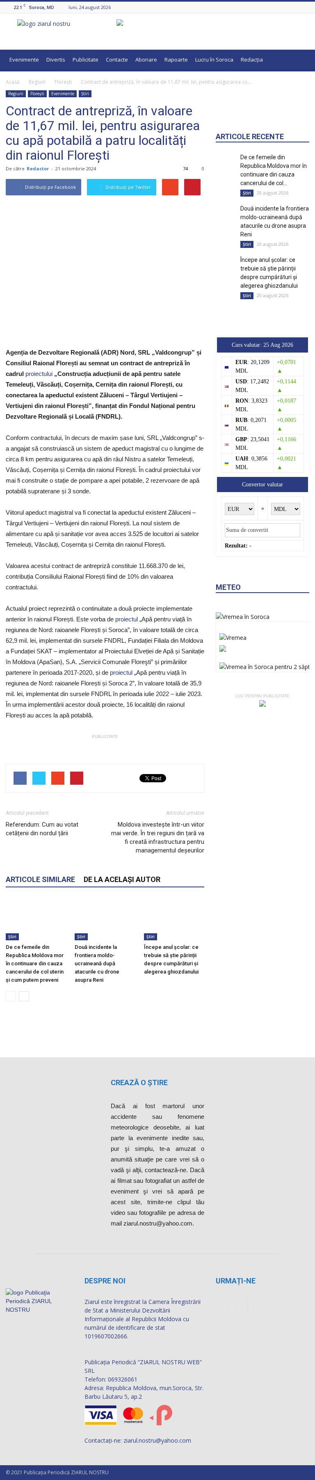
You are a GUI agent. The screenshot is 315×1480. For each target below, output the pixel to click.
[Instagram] (294, 7)
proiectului (38, 373)
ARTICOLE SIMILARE (40, 879)
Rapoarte (176, 59)
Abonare (146, 59)
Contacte (117, 59)
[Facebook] (284, 7)
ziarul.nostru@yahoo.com (157, 1440)
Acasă (13, 81)
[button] (299, 61)
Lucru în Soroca (214, 59)
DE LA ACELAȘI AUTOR (122, 879)
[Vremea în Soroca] (242, 617)
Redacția (252, 59)
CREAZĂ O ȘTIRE (139, 1082)
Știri (85, 93)
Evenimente (24, 59)
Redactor (38, 168)
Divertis (55, 59)
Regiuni (37, 81)
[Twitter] (304, 7)
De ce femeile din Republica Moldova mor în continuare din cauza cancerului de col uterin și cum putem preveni (35, 963)
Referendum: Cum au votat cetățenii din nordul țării (42, 829)
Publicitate (85, 59)
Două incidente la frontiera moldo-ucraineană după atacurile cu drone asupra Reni (97, 963)
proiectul (126, 619)
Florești (63, 81)
